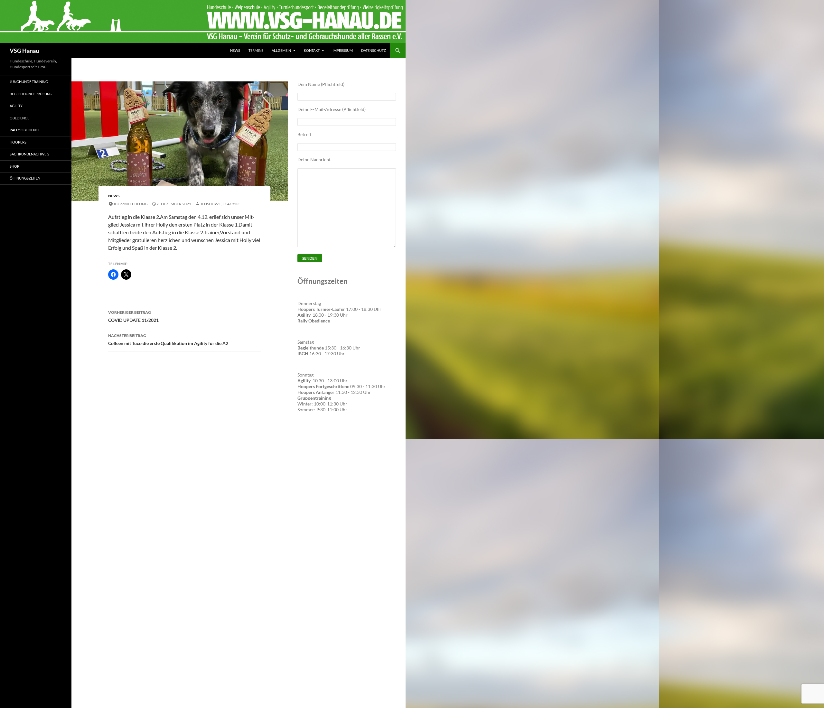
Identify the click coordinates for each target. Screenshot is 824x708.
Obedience (19, 118)
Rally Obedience (25, 130)
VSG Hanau (24, 50)
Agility (16, 106)
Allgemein (281, 50)
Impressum (342, 50)
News (235, 50)
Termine (255, 50)
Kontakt (312, 50)
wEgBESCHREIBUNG (321, 437)
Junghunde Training (29, 81)
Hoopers (18, 142)
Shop (14, 166)
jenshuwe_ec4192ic (220, 203)
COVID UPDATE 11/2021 (133, 316)
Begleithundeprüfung (31, 94)
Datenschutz (373, 50)
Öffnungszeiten (25, 178)
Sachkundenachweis (29, 154)
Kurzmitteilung (131, 203)
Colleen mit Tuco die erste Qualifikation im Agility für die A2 (168, 339)
